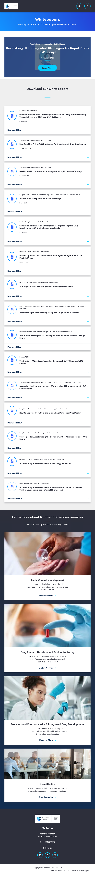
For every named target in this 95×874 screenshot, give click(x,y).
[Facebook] (47, 855)
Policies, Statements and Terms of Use (66, 871)
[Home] (11, 6)
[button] (79, 6)
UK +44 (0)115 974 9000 (47, 836)
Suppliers (87, 871)
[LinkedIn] (40, 855)
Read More (47, 68)
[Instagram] (55, 855)
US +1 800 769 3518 (47, 842)
